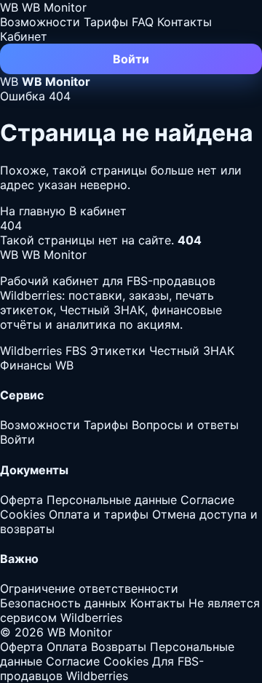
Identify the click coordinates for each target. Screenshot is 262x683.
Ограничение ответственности (89, 588)
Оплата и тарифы (98, 514)
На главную (34, 211)
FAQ (143, 22)
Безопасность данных (63, 603)
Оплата (67, 646)
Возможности (40, 22)
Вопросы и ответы (185, 425)
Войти (131, 59)
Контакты (184, 22)
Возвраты (118, 646)
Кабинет (23, 36)
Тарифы (106, 22)
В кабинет (98, 211)
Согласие (207, 499)
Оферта (21, 499)
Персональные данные (112, 499)
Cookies (22, 514)
